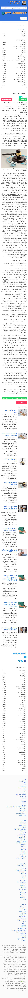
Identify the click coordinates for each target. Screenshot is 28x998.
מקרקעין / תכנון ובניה (21, 794)
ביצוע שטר (23, 839)
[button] (25, 661)
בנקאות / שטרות (22, 788)
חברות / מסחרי (22, 810)
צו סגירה (24, 899)
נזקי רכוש (24, 923)
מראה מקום (23, 844)
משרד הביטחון (22, 812)
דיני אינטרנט (23, 894)
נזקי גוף (24, 921)
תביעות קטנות (23, 824)
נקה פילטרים (21, 29)
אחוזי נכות (24, 653)
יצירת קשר (23, 856)
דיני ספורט (23, 832)
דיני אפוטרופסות (22, 872)
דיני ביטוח (23, 868)
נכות (19, 653)
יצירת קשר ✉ (22, 99)
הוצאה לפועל (23, 880)
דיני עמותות (23, 827)
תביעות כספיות (22, 825)
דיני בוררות (23, 873)
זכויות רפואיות (23, 831)
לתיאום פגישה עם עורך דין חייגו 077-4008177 (14, 398)
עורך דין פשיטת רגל (21, 836)
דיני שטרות (23, 904)
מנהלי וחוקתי (23, 808)
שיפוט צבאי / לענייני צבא (20, 829)
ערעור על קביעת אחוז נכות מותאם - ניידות (10, 529)
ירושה (24, 791)
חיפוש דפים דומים (6, 99)
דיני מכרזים (23, 896)
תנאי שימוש (23, 940)
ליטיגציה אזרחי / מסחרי (20, 932)
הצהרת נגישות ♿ (21, 939)
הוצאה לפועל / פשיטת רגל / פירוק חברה (16, 807)
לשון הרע (24, 853)
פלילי (25, 782)
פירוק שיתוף (23, 884)
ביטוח (24, 784)
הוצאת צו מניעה (22, 916)
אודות (25, 909)
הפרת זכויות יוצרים (21, 882)
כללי (25, 657)
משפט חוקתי (23, 897)
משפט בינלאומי (22, 834)
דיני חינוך (24, 875)
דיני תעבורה (23, 935)
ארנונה (24, 879)
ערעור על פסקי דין (21, 920)
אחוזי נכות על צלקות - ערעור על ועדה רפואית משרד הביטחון (10, 604)
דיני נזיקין (24, 798)
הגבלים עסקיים (22, 837)
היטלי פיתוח (23, 891)
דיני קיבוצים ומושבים (21, 858)
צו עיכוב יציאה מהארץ (21, 870)
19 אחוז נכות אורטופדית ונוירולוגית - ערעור (9, 435)
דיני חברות (23, 848)
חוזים (25, 789)
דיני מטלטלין (23, 892)
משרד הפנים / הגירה (21, 813)
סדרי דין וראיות (22, 781)
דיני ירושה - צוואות (21, 865)
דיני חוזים (24, 877)
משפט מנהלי (23, 885)
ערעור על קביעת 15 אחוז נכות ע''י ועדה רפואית (9, 629)
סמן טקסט (25, 97)
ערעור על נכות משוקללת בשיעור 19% (9, 551)
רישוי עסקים (23, 906)
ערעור (15, 653)
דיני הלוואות (23, 846)
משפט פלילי (23, 937)
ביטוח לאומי (23, 786)
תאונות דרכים (23, 913)
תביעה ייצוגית (23, 822)
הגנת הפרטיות (22, 889)
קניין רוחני (24, 801)
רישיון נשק (23, 887)
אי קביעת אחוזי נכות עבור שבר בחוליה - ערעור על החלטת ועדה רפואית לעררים (10, 578)
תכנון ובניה (23, 925)
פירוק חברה (23, 863)
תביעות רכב (23, 918)
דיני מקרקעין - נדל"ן (21, 928)
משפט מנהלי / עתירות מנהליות (18, 930)
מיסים (24, 793)
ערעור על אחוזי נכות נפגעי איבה (10, 483)
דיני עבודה (23, 800)
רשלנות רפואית (22, 815)
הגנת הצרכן (23, 805)
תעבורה (24, 803)
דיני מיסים (23, 849)
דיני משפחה (23, 796)
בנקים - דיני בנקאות (21, 841)
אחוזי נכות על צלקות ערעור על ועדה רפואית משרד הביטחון (10, 508)
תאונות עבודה (23, 915)
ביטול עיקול (23, 851)
